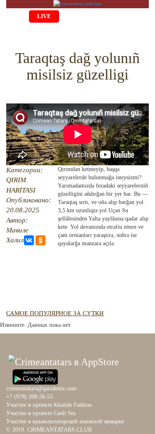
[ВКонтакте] (29, 240)
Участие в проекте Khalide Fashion (49, 405)
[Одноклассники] (40, 240)
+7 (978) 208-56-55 (29, 397)
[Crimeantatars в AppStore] (63, 360)
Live (44, 16)
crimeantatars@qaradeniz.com (41, 388)
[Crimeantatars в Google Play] (35, 376)
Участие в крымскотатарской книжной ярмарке (65, 421)
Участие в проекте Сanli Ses (41, 413)
